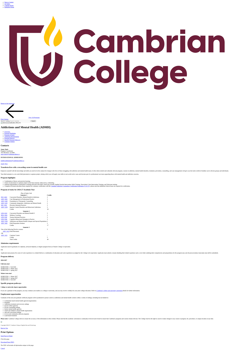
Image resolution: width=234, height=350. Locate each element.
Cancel (3, 348)
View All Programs (34, 117)
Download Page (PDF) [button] (7, 342)
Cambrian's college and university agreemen (109, 290)
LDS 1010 (4, 213)
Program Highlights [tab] (10, 133)
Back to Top (4, 328)
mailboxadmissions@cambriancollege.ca (12, 160)
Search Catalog (5, 121)
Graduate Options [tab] (9, 141)
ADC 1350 (4, 221)
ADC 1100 (4, 201)
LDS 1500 (4, 219)
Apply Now (4, 164)
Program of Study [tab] (9, 135)
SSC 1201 (4, 205)
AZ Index (7, 4)
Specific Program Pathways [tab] (12, 140)
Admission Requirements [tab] (11, 136)
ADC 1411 (4, 235)
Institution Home (9, 7)
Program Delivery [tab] (9, 138)
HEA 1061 (4, 215)
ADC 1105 (4, 203)
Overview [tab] (7, 132)
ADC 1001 (4, 199)
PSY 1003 (4, 197)
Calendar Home (9, 5)
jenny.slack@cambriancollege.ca (10, 154)
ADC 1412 (6, 231)
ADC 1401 (4, 223)
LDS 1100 (4, 217)
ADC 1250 (4, 207)
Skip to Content (8, 2)
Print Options (4, 119)
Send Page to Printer (7, 336)
